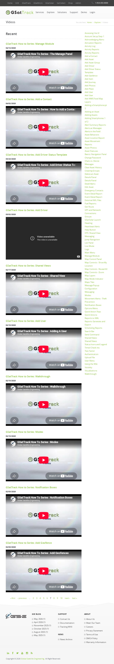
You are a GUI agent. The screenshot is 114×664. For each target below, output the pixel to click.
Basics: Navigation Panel (95, 154)
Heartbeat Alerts (92, 226)
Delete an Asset (92, 174)
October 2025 (40, 629)
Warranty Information (96, 642)
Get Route (89, 207)
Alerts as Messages (93, 128)
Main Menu (90, 252)
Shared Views (91, 338)
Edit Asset (89, 187)
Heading (88, 223)
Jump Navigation (92, 239)
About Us (90, 619)
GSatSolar (49, 3)
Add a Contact (91, 56)
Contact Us (65, 619)
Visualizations (91, 370)
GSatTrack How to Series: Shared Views (28, 265)
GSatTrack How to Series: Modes (24, 431)
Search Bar (89, 331)
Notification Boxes (93, 305)
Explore (50, 12)
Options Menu (91, 308)
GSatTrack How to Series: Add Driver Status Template (36, 154)
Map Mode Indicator (94, 279)
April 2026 (38, 622)
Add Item (89, 79)
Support (74, 12)
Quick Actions (91, 315)
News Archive (66, 639)
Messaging (89, 292)
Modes (88, 295)
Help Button (90, 230)
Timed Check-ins (92, 347)
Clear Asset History (93, 167)
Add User (89, 92)
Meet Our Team (93, 623)
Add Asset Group (92, 62)
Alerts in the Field (92, 131)
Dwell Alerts (90, 184)
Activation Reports (93, 43)
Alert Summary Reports (95, 125)
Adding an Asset (92, 111)
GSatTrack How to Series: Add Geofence (29, 542)
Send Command (92, 334)
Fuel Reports (90, 203)
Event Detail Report (93, 194)
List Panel (89, 243)
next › (67, 598)
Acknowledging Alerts (94, 39)
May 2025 (38, 635)
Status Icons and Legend (96, 344)
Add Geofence (91, 75)
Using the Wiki (91, 364)
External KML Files (93, 200)
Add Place (89, 89)
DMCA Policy (92, 638)
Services (40, 12)
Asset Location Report (95, 138)
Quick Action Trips (93, 311)
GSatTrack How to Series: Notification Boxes (31, 487)
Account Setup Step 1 (94, 36)
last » (74, 598)
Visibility (88, 367)
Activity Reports (92, 49)
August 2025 (39, 632)
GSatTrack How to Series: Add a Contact (29, 99)
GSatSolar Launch (93, 220)
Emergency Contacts (94, 190)
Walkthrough (90, 374)
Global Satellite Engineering (32, 659)
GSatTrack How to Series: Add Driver (27, 210)
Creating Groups (92, 171)
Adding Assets (91, 115)
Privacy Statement (94, 630)
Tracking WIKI (66, 627)
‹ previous (22, 598)
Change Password (93, 157)
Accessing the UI (92, 33)
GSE (17, 3)
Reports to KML (92, 318)
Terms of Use (92, 634)
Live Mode (89, 246)
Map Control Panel (93, 259)
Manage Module (92, 256)
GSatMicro (38, 3)
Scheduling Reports (93, 328)
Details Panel (90, 177)
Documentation (67, 623)
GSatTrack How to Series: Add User (26, 320)
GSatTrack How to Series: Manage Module (30, 43)
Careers (89, 627)
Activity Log (90, 46)
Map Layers (90, 275)
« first (12, 598)
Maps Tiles (89, 282)
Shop (70, 3)
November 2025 (41, 625)
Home (9, 3)
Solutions (62, 12)
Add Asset (89, 59)
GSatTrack (26, 3)
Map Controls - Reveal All (96, 269)
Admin (78, 3)
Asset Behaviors (92, 134)
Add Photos (90, 85)
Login (92, 12)
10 (61, 598)
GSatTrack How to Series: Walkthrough (28, 376)
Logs (87, 249)
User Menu (90, 361)
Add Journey (90, 82)
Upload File (90, 357)
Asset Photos (91, 148)
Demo (84, 12)
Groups (88, 216)
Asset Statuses (91, 151)
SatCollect (61, 3)
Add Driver (89, 66)
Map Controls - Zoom (94, 272)
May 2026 (38, 619)
